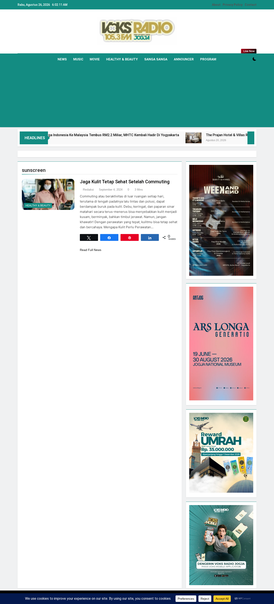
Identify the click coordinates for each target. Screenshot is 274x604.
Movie (95, 59)
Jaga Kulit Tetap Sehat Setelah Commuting (125, 181)
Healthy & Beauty (122, 59)
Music (78, 59)
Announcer (184, 59)
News (62, 59)
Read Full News (90, 250)
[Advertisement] (137, 97)
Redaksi (88, 189)
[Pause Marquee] (250, 137)
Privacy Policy (233, 4)
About (216, 4)
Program (208, 59)
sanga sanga (155, 59)
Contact (250, 4)
